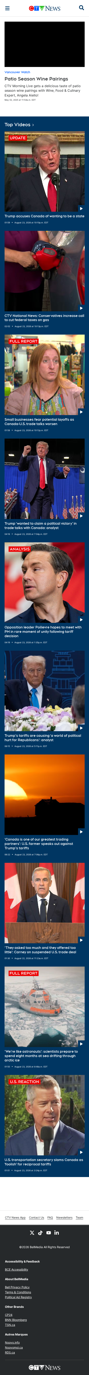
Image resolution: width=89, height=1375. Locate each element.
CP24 (8, 1315)
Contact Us (36, 1217)
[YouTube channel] (48, 1232)
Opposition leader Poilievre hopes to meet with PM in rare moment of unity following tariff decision (43, 631)
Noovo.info (12, 1342)
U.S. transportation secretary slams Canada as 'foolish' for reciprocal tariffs (44, 1162)
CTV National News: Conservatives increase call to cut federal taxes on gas (44, 318)
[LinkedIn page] (56, 1232)
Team (79, 1217)
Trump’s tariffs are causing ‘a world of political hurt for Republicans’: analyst (43, 738)
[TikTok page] (40, 1232)
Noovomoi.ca (14, 1347)
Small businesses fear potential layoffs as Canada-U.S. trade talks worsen (39, 422)
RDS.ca (10, 1352)
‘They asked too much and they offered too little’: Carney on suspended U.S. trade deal (40, 950)
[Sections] (7, 8)
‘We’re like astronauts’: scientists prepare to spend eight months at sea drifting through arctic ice (41, 1056)
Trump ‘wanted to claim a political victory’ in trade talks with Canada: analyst (41, 526)
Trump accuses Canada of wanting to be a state (44, 216)
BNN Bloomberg (16, 1320)
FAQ (50, 1217)
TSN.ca (10, 1325)
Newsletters (64, 1217)
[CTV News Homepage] (44, 8)
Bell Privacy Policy (17, 1287)
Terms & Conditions (18, 1292)
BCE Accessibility (16, 1269)
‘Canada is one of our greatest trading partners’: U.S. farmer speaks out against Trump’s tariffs (39, 843)
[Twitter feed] (32, 1232)
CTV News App (15, 1217)
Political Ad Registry (18, 1297)
